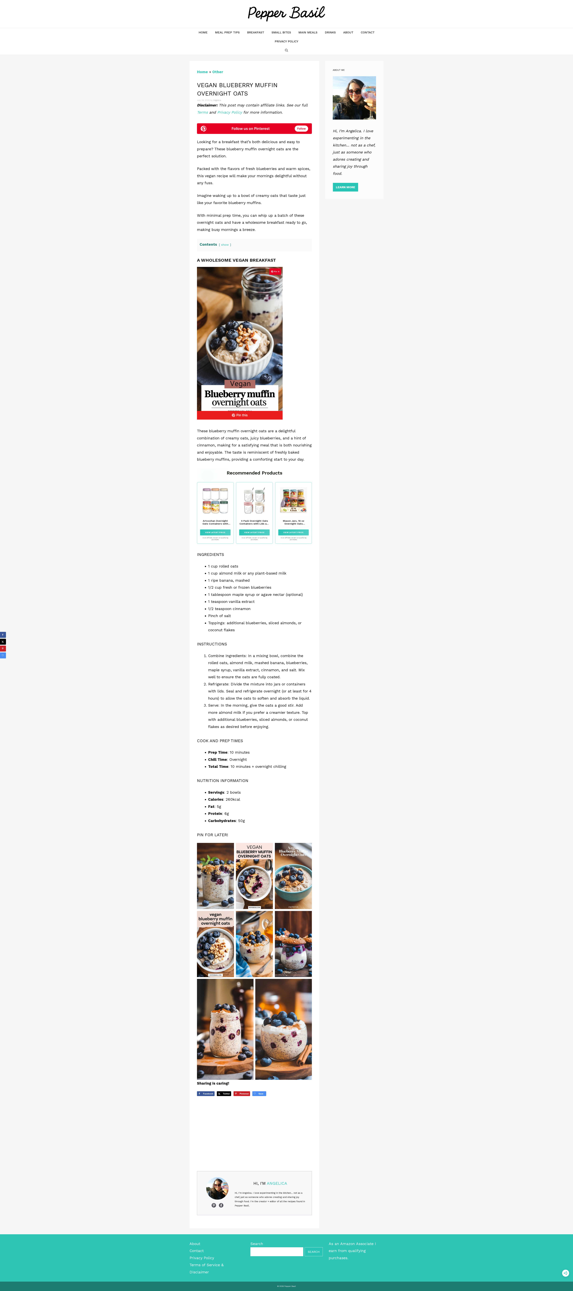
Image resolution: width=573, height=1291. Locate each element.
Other (217, 72)
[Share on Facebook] (3, 635)
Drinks (330, 32)
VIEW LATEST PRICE (215, 532)
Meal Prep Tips (227, 32)
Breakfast (255, 32)
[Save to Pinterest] (3, 649)
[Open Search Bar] (286, 50)
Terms (202, 112)
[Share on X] (3, 642)
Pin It (276, 271)
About (348, 32)
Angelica (277, 1183)
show (225, 244)
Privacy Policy (286, 41)
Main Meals (307, 32)
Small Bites (281, 32)
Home (203, 32)
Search (256, 1244)
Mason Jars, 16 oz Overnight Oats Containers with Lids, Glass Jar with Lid (293, 525)
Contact (368, 32)
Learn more (345, 187)
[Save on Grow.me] (3, 655)
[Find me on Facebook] (214, 1205)
